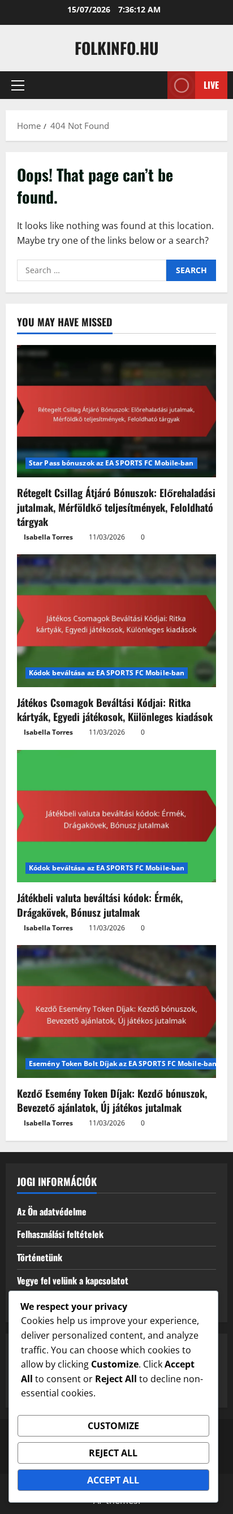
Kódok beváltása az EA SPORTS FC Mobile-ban (106, 673)
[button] (18, 85)
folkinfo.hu (116, 47)
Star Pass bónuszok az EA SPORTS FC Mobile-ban (111, 463)
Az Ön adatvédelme (52, 1211)
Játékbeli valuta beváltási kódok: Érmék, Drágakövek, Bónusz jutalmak (100, 904)
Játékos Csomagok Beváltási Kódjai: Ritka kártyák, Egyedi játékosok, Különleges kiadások (115, 709)
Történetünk (39, 1257)
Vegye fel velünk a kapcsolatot (72, 1280)
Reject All (113, 1453)
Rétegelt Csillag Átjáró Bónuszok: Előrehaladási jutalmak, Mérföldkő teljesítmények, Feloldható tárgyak (116, 506)
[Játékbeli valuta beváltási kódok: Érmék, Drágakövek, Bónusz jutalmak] (116, 816)
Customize (113, 1426)
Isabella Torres (48, 537)
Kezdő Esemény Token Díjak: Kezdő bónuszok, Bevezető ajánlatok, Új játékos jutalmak (112, 1100)
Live (211, 85)
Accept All (113, 1480)
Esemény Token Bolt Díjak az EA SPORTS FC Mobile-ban (123, 1063)
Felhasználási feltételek (60, 1234)
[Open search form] (153, 85)
